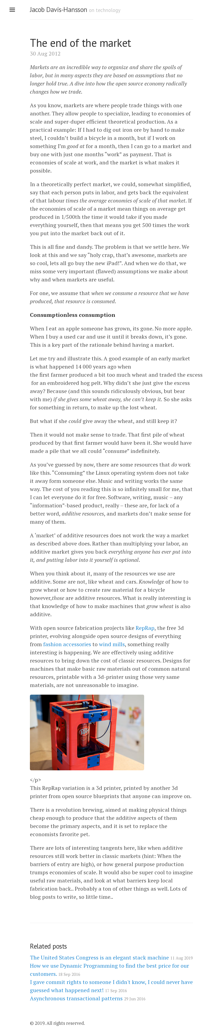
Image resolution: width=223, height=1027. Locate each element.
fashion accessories (67, 644)
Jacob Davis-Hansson (58, 9)
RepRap (145, 627)
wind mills (112, 644)
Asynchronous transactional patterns (87, 998)
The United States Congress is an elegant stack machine (111, 957)
